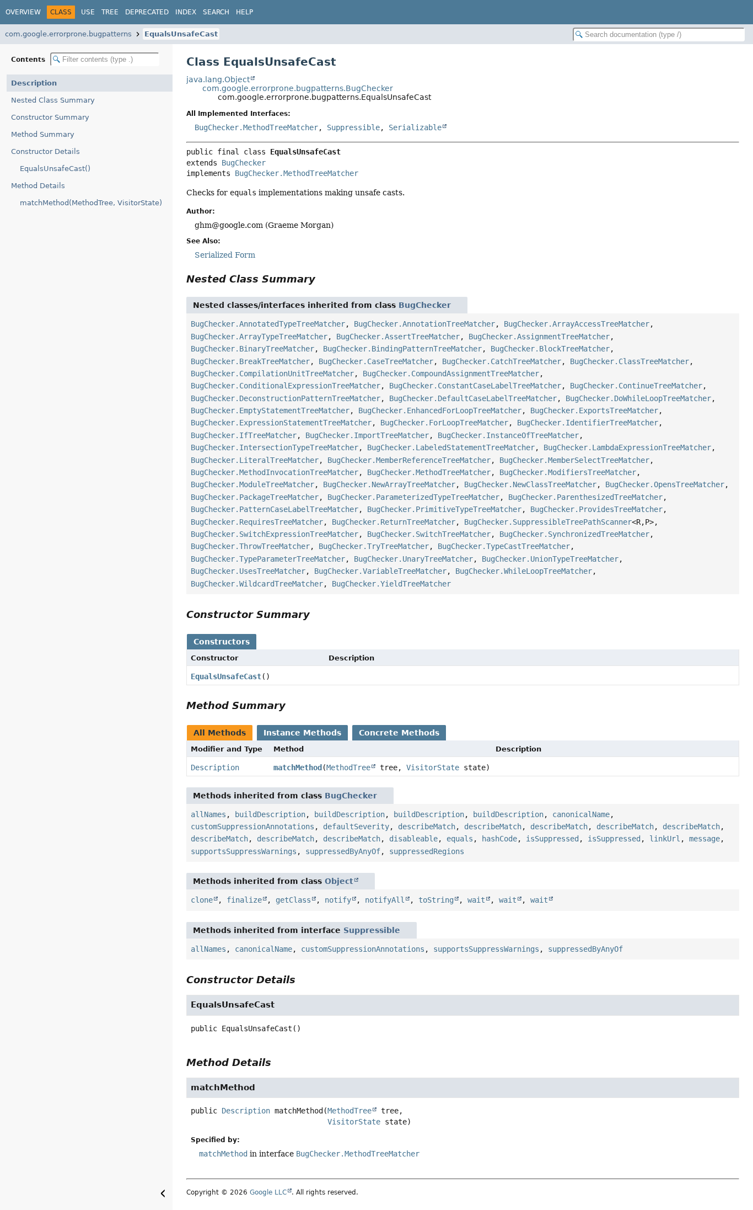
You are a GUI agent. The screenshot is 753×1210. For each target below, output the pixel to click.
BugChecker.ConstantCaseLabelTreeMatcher (475, 385)
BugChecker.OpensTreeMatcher (664, 484)
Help (244, 12)
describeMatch (426, 826)
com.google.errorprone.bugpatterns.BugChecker (297, 88)
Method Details (38, 186)
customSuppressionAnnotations (252, 826)
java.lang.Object (218, 79)
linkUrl (664, 838)
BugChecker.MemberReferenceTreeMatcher (409, 460)
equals (460, 838)
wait (476, 899)
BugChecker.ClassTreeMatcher (629, 361)
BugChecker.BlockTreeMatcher (550, 348)
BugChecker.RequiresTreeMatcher (257, 522)
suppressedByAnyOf (342, 851)
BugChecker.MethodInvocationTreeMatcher (274, 472)
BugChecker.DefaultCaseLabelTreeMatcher (473, 398)
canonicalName (581, 814)
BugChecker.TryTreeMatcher (374, 546)
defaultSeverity (356, 826)
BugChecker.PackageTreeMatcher (255, 497)
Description (34, 83)
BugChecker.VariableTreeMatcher (380, 571)
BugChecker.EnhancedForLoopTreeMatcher (439, 410)
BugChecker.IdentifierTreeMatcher (587, 422)
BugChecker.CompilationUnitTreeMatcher (272, 373)
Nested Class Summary (53, 100)
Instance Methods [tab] (302, 732)
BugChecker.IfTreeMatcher (244, 435)
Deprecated (147, 12)
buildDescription (270, 814)
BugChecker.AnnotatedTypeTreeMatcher (268, 323)
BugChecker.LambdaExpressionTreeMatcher (627, 447)
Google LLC (268, 1192)
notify (338, 899)
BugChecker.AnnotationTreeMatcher (424, 323)
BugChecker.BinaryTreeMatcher (252, 348)
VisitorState (432, 767)
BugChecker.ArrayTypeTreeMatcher (259, 336)
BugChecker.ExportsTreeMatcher (594, 410)
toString (436, 899)
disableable (413, 838)
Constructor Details (45, 151)
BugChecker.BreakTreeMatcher (250, 361)
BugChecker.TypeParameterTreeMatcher (268, 559)
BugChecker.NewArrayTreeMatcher (389, 484)
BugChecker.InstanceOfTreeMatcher (508, 435)
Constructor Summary (50, 117)
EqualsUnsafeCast (181, 34)
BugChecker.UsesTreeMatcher (248, 571)
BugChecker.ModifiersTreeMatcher (567, 472)
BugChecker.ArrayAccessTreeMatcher (576, 323)
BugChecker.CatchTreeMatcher (501, 361)
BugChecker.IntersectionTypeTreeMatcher (274, 447)
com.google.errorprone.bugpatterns (68, 34)
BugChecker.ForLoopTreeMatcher (444, 422)
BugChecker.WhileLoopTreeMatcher (523, 571)
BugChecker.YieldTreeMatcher (391, 583)
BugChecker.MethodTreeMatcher (256, 127)
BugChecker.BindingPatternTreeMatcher (402, 348)
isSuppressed (552, 838)
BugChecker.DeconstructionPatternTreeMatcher (285, 398)
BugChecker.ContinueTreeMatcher (636, 385)
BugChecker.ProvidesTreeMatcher (596, 509)
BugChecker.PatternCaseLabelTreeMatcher (274, 509)
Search (216, 12)
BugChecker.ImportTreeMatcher (367, 435)
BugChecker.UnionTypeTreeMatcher (550, 559)
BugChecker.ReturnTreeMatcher (393, 522)
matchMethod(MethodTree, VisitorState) (91, 203)
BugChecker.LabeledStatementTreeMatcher (451, 447)
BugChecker (244, 162)
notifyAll (385, 899)
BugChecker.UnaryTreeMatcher (413, 559)
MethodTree (348, 767)
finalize (244, 899)
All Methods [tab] (219, 732)
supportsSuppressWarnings (244, 851)
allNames (208, 814)
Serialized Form (225, 254)
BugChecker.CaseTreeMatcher (376, 361)
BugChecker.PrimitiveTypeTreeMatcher (444, 509)
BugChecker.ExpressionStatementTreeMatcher (281, 422)
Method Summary (42, 134)
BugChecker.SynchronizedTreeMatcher (574, 534)
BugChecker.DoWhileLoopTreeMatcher (638, 398)
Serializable (415, 127)
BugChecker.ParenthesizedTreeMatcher (585, 497)
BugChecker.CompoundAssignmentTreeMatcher (451, 373)
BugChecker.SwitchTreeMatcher (429, 534)
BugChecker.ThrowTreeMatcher (250, 546)
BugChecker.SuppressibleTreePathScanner (548, 522)
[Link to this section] (323, 279)
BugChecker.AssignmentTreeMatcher (539, 336)
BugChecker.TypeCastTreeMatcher (504, 546)
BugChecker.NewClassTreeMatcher (530, 484)
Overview (23, 12)
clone (202, 899)
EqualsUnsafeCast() (55, 168)
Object (339, 881)
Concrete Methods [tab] (399, 732)
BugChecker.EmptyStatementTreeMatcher (270, 410)
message (704, 838)
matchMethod (297, 767)
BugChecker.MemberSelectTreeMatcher (574, 460)
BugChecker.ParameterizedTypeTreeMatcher (413, 497)
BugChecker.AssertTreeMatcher (398, 336)
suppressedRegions (426, 851)
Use (88, 12)
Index (185, 12)
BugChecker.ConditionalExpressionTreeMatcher (285, 385)
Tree (110, 12)
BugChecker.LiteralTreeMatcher (255, 460)
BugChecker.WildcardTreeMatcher (257, 583)
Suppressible (353, 127)
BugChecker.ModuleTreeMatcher (252, 484)
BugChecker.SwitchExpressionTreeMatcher (274, 534)
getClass (293, 899)
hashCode (499, 838)
